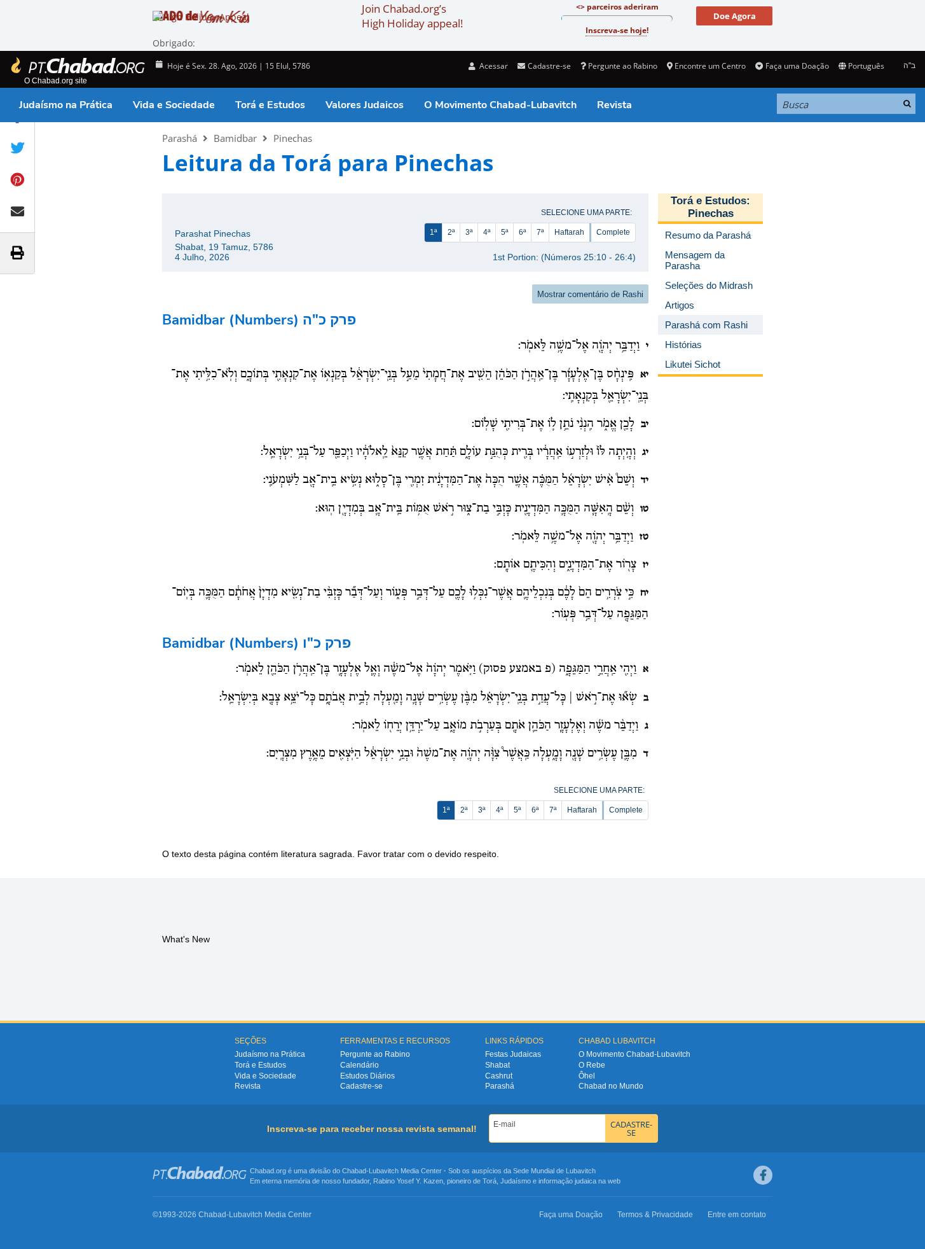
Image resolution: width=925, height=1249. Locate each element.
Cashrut (498, 1075)
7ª (540, 232)
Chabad (354, 1171)
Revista (614, 105)
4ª (486, 232)
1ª (433, 232)
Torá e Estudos (270, 105)
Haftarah (569, 232)
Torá (490, 1181)
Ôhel (587, 1075)
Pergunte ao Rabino (622, 65)
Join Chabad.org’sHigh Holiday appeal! (412, 16)
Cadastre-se (361, 1086)
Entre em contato (737, 1214)
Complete (613, 232)
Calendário (359, 1065)
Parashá (179, 138)
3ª (468, 232)
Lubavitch (384, 1171)
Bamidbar (235, 138)
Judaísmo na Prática (66, 105)
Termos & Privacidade (655, 1214)
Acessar (492, 65)
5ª (504, 232)
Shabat (497, 1065)
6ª (522, 232)
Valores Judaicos (364, 105)
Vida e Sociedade (174, 105)
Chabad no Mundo (611, 1086)
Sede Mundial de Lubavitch (554, 1171)
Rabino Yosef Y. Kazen (408, 1181)
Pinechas (292, 138)
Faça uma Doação (796, 65)
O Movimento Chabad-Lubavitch (500, 105)
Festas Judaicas (513, 1054)
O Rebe (592, 1065)
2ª (451, 232)
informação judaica (567, 1181)
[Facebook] (762, 1175)
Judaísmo (515, 1181)
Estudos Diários (367, 1075)
